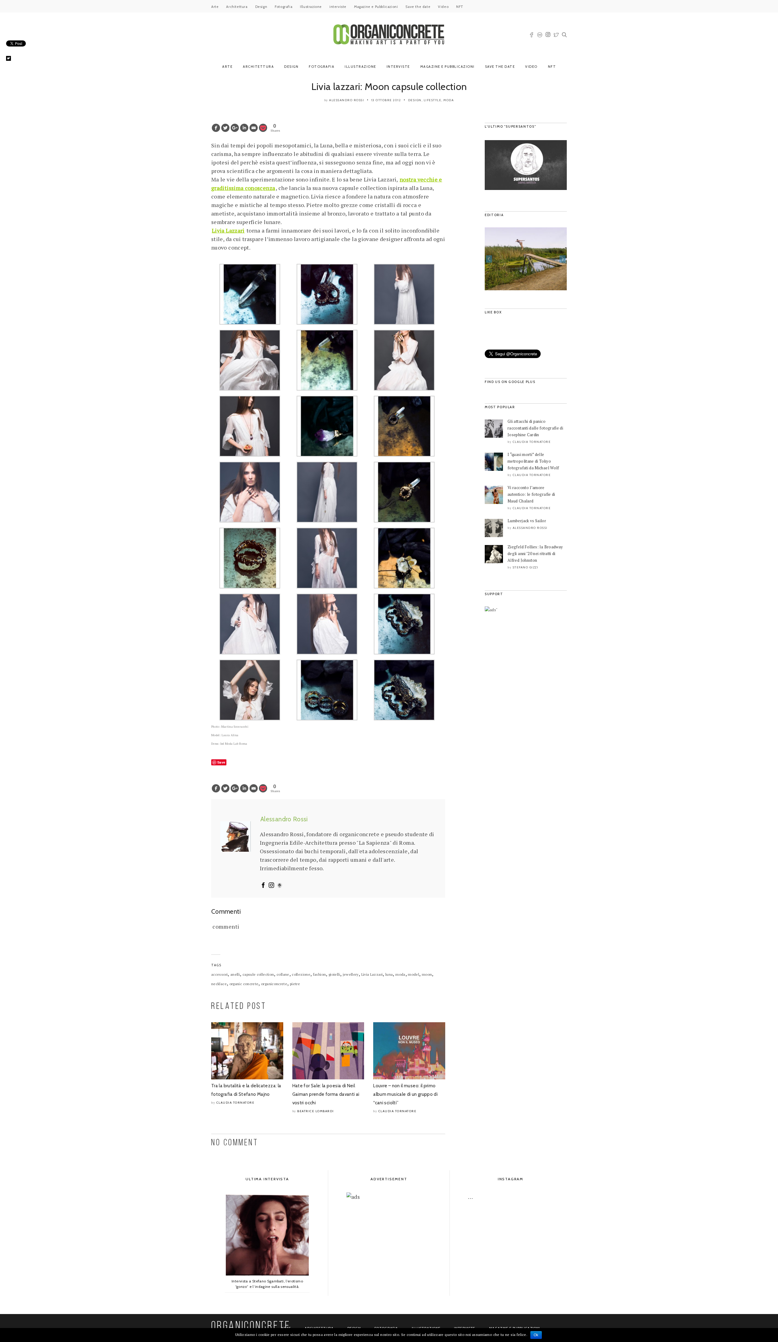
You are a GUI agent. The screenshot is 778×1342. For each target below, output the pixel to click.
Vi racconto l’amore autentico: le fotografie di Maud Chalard (531, 494)
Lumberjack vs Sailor (527, 520)
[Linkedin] (244, 128)
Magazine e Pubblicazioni (376, 7)
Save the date (417, 7)
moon (427, 974)
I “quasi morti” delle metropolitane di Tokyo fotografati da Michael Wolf (533, 461)
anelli (235, 974)
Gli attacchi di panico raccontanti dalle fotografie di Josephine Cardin (535, 428)
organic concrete (244, 983)
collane (283, 974)
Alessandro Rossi (346, 100)
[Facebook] (216, 128)
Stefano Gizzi (526, 567)
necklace (219, 983)
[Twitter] (225, 128)
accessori (219, 974)
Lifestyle (433, 100)
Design (261, 7)
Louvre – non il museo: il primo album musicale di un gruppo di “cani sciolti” (405, 1094)
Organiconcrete (251, 1326)
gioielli (334, 974)
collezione (301, 974)
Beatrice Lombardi (315, 1111)
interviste (337, 7)
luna (389, 974)
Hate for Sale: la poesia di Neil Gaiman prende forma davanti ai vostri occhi (326, 1094)
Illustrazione (311, 7)
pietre (295, 983)
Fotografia (283, 7)
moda (400, 974)
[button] (489, 259)
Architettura (236, 7)
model (413, 974)
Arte (215, 7)
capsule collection (258, 974)
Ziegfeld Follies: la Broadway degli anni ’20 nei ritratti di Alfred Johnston (535, 553)
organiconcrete (274, 983)
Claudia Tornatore (235, 1103)
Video (443, 7)
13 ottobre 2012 (386, 100)
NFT (459, 7)
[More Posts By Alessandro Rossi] (279, 886)
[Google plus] (235, 128)
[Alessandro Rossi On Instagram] (271, 886)
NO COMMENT (234, 1143)
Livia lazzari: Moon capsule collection (389, 86)
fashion (319, 974)
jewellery (351, 974)
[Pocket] (263, 128)
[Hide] (8, 58)
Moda (448, 100)
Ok (536, 1335)
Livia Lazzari (372, 974)
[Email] (254, 128)
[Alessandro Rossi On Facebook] (263, 886)
